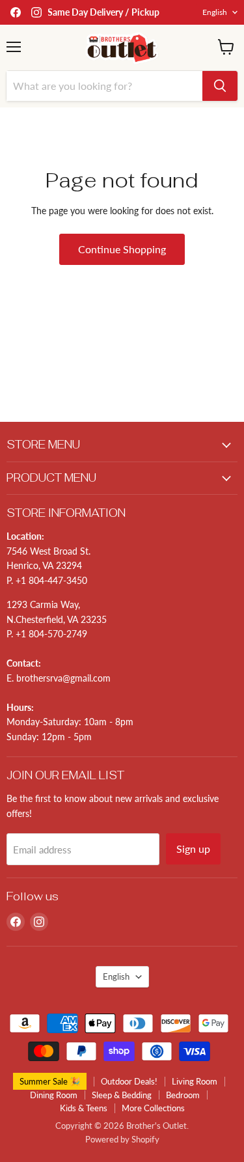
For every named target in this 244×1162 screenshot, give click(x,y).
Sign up (193, 848)
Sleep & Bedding (122, 1095)
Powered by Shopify (122, 1139)
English (214, 12)
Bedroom (183, 1095)
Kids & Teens (83, 1108)
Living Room (194, 1081)
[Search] (219, 86)
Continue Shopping (122, 249)
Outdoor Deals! (129, 1081)
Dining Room (53, 1095)
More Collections (153, 1108)
